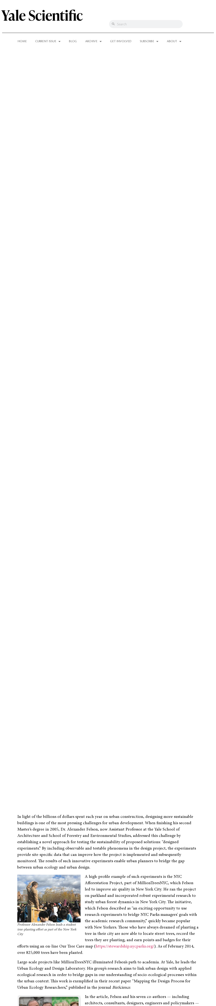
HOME (22, 41)
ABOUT (172, 41)
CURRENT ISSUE (45, 41)
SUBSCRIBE (147, 41)
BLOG (73, 41)
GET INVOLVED (120, 41)
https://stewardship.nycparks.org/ (125, 946)
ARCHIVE (91, 41)
